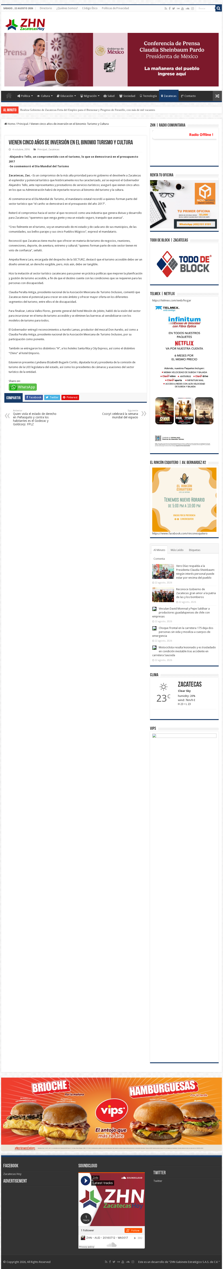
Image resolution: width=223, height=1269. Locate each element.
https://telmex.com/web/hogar (171, 300)
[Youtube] (182, 8)
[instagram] (192, 8)
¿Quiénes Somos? (67, 8)
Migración (90, 96)
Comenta (159, 558)
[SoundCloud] (187, 8)
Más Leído (177, 550)
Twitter (159, 1173)
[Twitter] (174, 8)
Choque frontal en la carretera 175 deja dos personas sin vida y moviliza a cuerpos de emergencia (182, 631)
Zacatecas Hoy (12, 1174)
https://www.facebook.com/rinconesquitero (180, 533)
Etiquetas (194, 550)
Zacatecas (170, 96)
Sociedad (129, 96)
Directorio (46, 8)
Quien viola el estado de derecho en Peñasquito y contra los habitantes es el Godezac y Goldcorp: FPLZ (34, 417)
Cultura (45, 96)
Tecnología (150, 96)
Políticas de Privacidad (115, 8)
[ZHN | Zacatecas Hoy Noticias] (27, 24)
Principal (22, 123)
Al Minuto (159, 550)
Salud (111, 96)
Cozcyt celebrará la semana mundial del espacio (120, 414)
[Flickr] (178, 8)
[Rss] (165, 8)
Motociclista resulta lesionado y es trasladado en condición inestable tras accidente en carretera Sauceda (184, 651)
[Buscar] (218, 8)
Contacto (190, 96)
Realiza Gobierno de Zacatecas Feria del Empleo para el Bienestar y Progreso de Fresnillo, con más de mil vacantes (87, 110)
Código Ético (90, 8)
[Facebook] (169, 8)
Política (25, 96)
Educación (67, 96)
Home (9, 95)
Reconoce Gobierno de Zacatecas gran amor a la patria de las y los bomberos (196, 593)
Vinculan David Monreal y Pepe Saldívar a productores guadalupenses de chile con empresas (181, 612)
